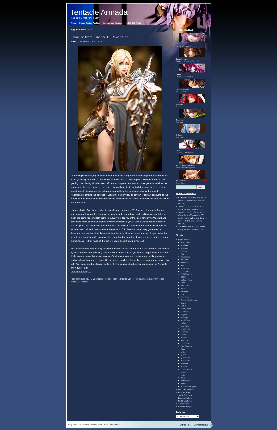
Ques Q (184, 354)
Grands (183, 302)
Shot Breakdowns (185, 400)
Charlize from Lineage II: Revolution (99, 36)
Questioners (185, 357)
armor (116, 278)
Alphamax (185, 248)
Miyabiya (184, 331)
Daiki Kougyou (187, 274)
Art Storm (184, 259)
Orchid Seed (185, 343)
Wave (183, 377)
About (73, 23)
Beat (182, 265)
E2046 (131, 278)
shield (161, 278)
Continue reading (81, 271)
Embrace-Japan (186, 279)
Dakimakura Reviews (112, 23)
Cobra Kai (185, 271)
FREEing (184, 291)
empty (183, 282)
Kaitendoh (185, 311)
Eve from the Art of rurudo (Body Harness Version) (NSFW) (192, 200)
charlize (123, 278)
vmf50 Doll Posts (133, 23)
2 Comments (82, 281)
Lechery (184, 323)
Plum (183, 349)
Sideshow (184, 363)
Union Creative (186, 369)
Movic (183, 334)
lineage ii (146, 278)
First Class (185, 285)
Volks (183, 375)
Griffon (183, 305)
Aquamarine (185, 256)
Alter (183, 254)
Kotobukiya (185, 320)
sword (73, 281)
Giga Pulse (185, 297)
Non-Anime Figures (188, 386)
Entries (185, 425)
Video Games (183, 403)
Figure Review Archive (89, 23)
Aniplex (184, 251)
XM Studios (185, 380)
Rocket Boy (185, 360)
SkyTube (184, 366)
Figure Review (85, 278)
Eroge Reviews (184, 392)
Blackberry (185, 268)
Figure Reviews (184, 239)
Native (183, 337)
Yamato (183, 383)
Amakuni (184, 245)
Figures (138, 278)
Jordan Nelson (183, 218)
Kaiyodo (184, 314)
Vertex (183, 372)
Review (154, 278)
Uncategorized (99, 278)
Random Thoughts (185, 406)
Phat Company (186, 346)
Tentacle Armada (99, 12)
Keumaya (184, 317)
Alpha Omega (186, 242)
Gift (182, 294)
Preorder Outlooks (185, 398)
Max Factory (185, 326)
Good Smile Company (189, 300)
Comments (201, 425)
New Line (184, 340)
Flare (183, 288)
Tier (101, 41)
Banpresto (184, 262)
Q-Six (183, 351)
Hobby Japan (186, 308)
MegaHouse (185, 328)
